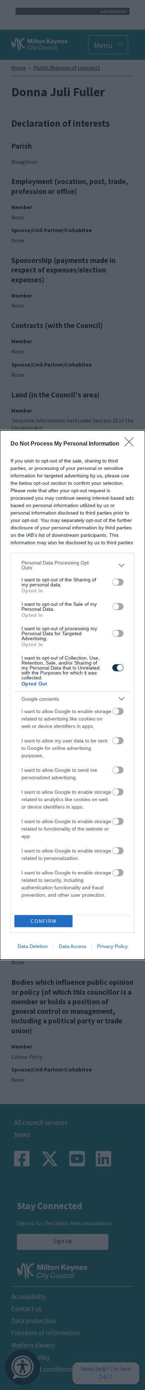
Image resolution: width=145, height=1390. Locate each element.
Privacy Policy (112, 946)
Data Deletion (33, 946)
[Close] (131, 444)
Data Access (72, 946)
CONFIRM (44, 921)
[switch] (118, 582)
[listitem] (72, 565)
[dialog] (72, 695)
